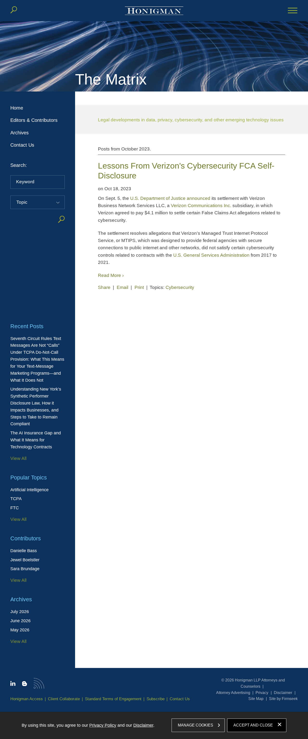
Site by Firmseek (283, 699)
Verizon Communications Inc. (200, 205)
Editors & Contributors (34, 120)
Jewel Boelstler (24, 559)
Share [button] (104, 287)
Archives (19, 132)
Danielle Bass (23, 550)
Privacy (262, 693)
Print (139, 287)
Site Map (255, 699)
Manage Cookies (195, 725)
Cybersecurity (180, 287)
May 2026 (19, 630)
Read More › (111, 275)
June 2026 (20, 620)
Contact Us (22, 145)
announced (199, 198)
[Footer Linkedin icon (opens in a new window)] (12, 684)
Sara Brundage (24, 568)
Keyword (25, 181)
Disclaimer (283, 693)
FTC (14, 507)
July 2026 (19, 611)
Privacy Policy (102, 725)
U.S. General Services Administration (211, 255)
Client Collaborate (64, 699)
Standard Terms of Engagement (113, 699)
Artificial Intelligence (29, 489)
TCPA (16, 498)
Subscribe (156, 699)
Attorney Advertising (233, 693)
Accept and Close (253, 725)
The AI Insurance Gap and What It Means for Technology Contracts (35, 440)
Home (16, 108)
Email (122, 287)
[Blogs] (24, 684)
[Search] (13, 9)
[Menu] (292, 10)
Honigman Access (26, 699)
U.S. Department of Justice (157, 198)
